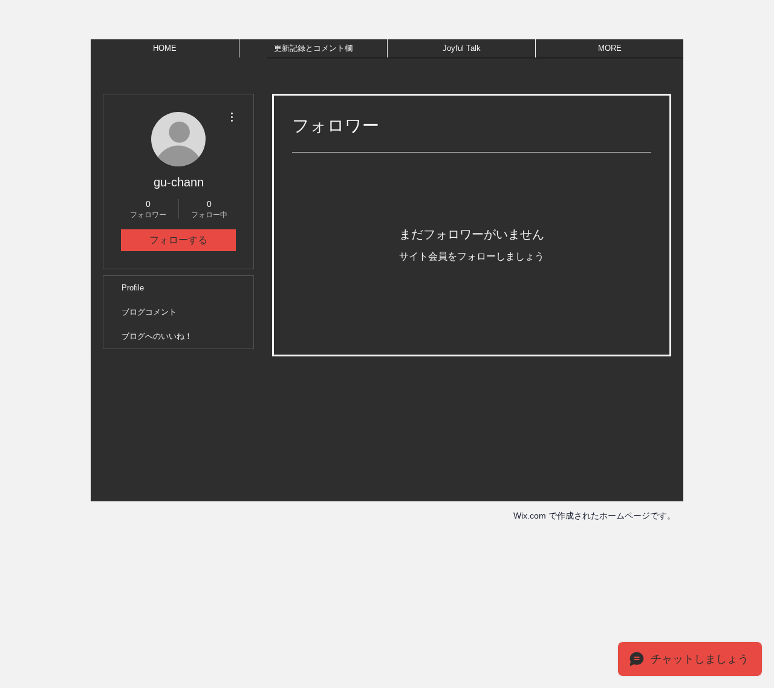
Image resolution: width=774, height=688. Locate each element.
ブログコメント (149, 311)
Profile (133, 287)
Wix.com (529, 515)
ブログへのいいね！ (157, 336)
